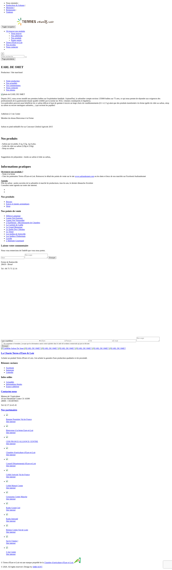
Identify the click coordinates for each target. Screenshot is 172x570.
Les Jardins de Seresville (16, 234)
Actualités (10, 382)
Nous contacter (12, 47)
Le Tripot (9, 232)
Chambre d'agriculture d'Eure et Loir (59, 562)
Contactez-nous (9, 391)
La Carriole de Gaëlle (14, 225)
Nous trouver (16, 33)
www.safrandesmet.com (84, 176)
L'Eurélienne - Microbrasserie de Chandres (23, 223)
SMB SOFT (37, 567)
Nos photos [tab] (10, 90)
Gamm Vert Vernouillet (15, 220)
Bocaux (9, 202)
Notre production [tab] (13, 81)
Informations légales (14, 384)
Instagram (10, 370)
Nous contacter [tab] (12, 88)
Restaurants (10, 10)
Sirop (8, 206)
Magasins (10, 8)
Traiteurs (9, 12)
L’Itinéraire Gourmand (15, 241)
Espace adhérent (12, 386)
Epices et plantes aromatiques (17, 204)
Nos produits (16, 38)
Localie (9, 238)
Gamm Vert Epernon (14, 218)
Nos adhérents (16, 36)
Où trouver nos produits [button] (15, 31)
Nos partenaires (9, 410)
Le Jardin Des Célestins (15, 229)
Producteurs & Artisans (15, 5)
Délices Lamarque (13, 216)
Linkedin (9, 372)
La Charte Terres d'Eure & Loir (17, 353)
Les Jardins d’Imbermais (15, 236)
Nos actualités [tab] (11, 83)
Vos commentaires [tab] (13, 85)
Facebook (10, 368)
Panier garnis (16, 40)
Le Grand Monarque (14, 227)
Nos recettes (11, 45)
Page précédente (8, 59)
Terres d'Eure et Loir (14, 42)
